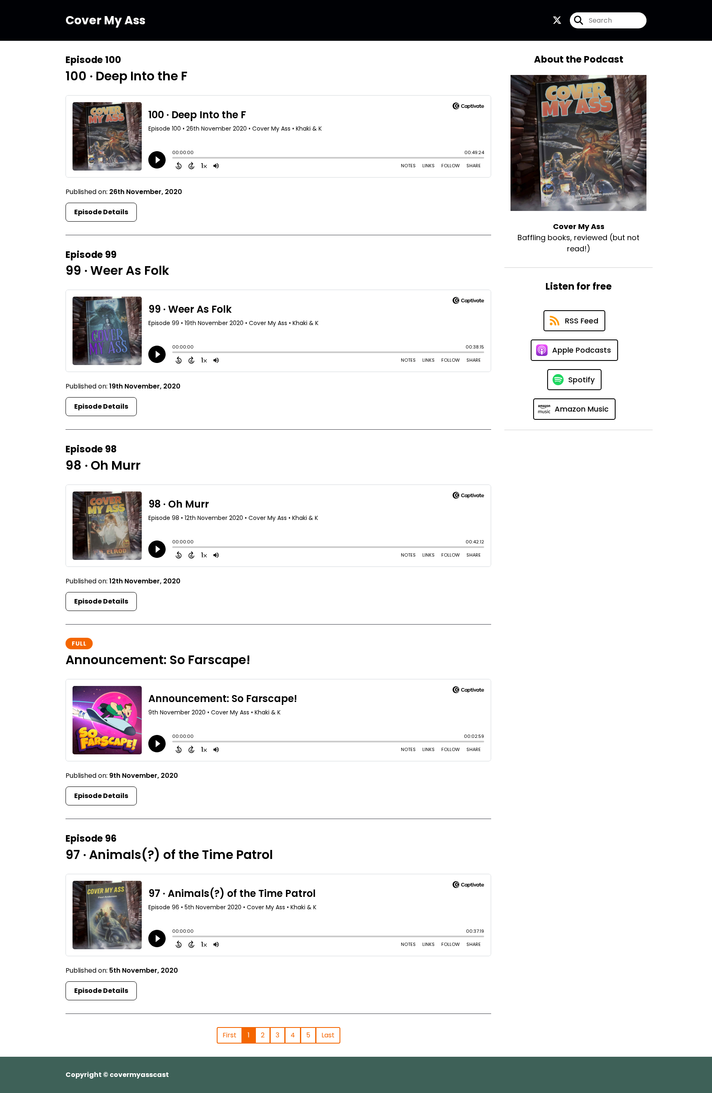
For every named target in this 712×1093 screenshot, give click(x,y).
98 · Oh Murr (103, 465)
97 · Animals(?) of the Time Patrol (169, 855)
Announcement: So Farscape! (158, 660)
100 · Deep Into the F (126, 76)
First (229, 1035)
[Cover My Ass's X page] (557, 20)
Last (328, 1035)
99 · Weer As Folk (117, 270)
